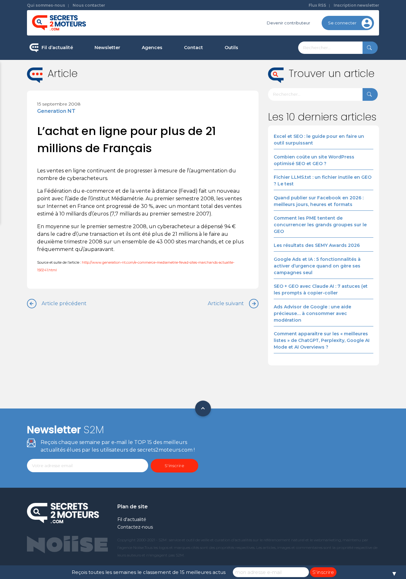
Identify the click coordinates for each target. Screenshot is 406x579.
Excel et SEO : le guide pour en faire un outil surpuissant (319, 139)
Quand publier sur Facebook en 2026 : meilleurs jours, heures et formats (318, 201)
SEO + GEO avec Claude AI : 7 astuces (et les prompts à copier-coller (321, 289)
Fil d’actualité (57, 47)
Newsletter (107, 47)
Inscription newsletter (356, 5)
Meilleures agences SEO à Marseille (179, 150)
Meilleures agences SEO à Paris (174, 70)
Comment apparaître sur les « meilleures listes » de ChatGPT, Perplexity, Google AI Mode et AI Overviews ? (322, 340)
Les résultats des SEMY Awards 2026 (317, 245)
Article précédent (64, 303)
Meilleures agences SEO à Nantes (177, 130)
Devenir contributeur (288, 22)
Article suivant (226, 303)
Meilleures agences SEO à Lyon (174, 90)
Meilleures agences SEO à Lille (173, 110)
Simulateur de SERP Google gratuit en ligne (261, 120)
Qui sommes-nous (46, 5)
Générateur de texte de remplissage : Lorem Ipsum (263, 93)
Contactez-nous (135, 527)
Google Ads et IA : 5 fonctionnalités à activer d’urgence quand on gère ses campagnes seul (317, 265)
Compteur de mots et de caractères (262, 70)
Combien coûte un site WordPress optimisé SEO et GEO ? (314, 160)
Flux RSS (317, 5)
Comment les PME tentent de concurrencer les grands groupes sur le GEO (320, 224)
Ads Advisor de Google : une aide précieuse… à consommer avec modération (312, 313)
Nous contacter (89, 5)
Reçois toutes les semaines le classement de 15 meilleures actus (149, 572)
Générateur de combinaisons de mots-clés (259, 147)
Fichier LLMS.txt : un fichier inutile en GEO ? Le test (322, 180)
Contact (193, 47)
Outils (231, 47)
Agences (152, 47)
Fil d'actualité (131, 519)
